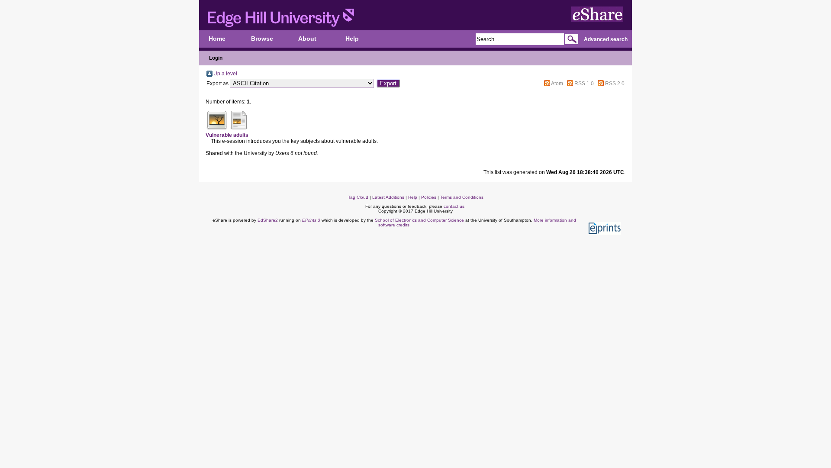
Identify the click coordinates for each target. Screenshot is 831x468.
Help (352, 39)
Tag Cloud (358, 197)
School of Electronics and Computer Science (419, 220)
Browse (262, 39)
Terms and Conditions (461, 197)
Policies (428, 197)
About (307, 39)
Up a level (225, 74)
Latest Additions (388, 197)
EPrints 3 (311, 220)
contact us (454, 206)
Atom (557, 84)
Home (217, 39)
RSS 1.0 (584, 84)
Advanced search (606, 39)
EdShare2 (268, 220)
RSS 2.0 (615, 84)
